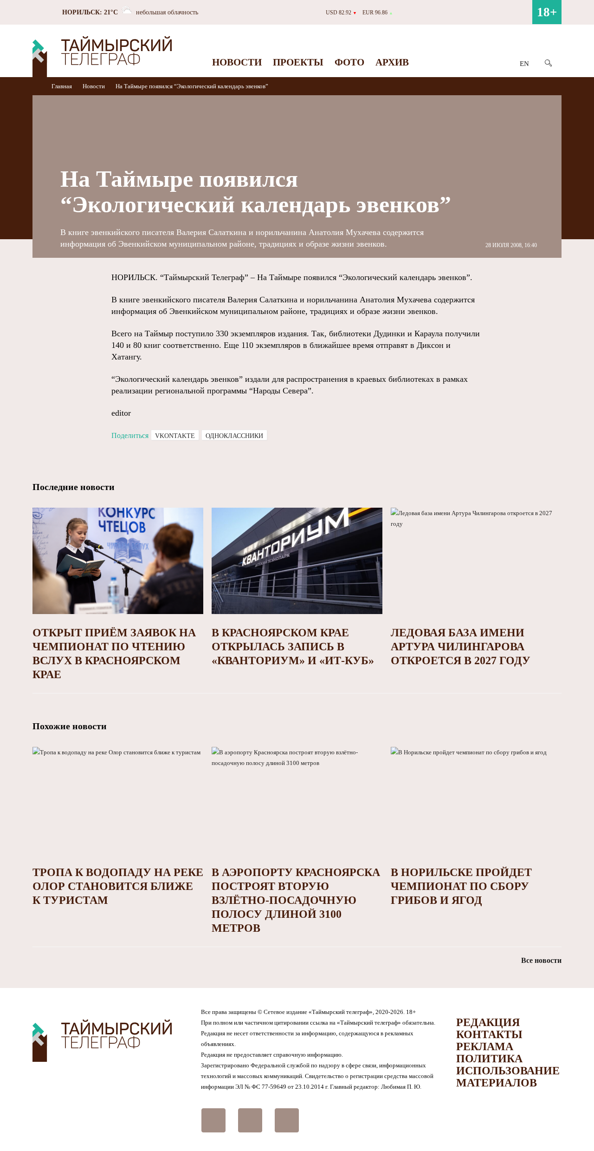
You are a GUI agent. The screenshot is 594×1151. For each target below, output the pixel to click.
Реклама (484, 1046)
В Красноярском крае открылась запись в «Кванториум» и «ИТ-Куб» (293, 647)
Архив (392, 62)
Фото (349, 62)
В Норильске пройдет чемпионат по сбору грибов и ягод (461, 886)
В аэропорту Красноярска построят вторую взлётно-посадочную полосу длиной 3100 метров (296, 900)
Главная (62, 86)
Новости (237, 62)
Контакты (489, 1034)
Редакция (488, 1022)
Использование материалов (508, 1077)
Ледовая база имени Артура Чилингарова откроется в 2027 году (460, 647)
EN (524, 63)
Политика (489, 1059)
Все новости (541, 960)
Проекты (298, 62)
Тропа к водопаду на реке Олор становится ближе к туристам (117, 886)
